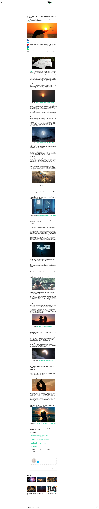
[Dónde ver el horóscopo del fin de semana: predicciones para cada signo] (52, 489)
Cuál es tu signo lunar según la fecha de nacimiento (46, 360)
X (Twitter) (48, 449)
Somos (33, 507)
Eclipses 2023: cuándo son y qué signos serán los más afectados (44, 102)
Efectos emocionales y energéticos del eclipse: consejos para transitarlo (45, 423)
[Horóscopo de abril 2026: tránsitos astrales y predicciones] (41, 489)
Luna (37, 122)
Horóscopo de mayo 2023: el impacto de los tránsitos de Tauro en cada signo (41, 17)
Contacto (37, 507)
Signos (32, 71)
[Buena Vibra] (49, 2)
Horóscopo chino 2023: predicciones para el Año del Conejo (40, 439)
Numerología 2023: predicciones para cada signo (46, 69)
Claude (41, 449)
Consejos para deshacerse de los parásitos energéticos (39, 435)
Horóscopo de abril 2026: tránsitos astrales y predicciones (41, 493)
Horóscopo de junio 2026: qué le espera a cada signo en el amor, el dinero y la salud (41, 484)
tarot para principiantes (34, 446)
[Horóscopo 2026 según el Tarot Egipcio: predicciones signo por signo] (52, 479)
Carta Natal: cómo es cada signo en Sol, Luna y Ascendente (45, 184)
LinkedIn (33, 451)
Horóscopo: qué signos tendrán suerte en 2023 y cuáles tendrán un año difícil (42, 442)
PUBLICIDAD (29, 507)
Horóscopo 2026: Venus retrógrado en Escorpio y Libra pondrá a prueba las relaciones (31, 493)
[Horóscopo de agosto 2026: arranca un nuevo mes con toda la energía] (31, 479)
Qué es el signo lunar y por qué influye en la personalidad (45, 142)
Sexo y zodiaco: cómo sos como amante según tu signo (44, 326)
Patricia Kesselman (29, 21)
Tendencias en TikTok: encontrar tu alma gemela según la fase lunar (44, 391)
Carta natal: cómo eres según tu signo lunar (37, 440)
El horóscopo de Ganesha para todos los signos (38, 436)
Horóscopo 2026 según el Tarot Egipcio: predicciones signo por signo (51, 483)
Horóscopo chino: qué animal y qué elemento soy (38, 443)
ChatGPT (33, 449)
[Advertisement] (65, 23)
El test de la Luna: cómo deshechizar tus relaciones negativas (46, 215)
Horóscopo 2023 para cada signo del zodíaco (45, 257)
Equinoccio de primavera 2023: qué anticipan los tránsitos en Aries (41, 433)
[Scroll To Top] (97, 507)
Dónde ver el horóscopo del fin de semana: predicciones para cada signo (51, 493)
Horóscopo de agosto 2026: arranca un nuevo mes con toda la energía (31, 483)
